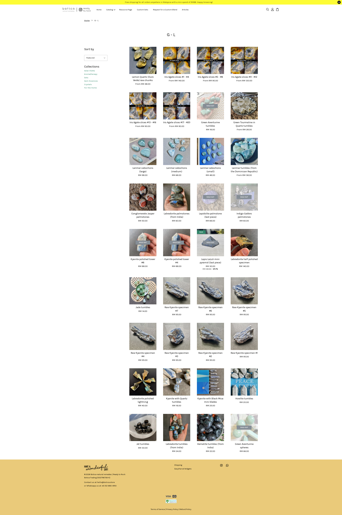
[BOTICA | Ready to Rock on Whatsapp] (227, 467)
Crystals (88, 84)
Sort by (89, 49)
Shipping (178, 465)
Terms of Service (158, 509)
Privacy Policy (172, 509)
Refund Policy (185, 509)
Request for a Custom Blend (165, 9)
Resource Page (125, 9)
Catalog (109, 9)
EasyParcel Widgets (183, 469)
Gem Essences (91, 81)
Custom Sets (142, 9)
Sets (86, 77)
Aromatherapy (90, 74)
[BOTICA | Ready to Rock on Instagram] (221, 467)
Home (98, 9)
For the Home (90, 88)
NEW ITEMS (89, 71)
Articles (185, 9)
